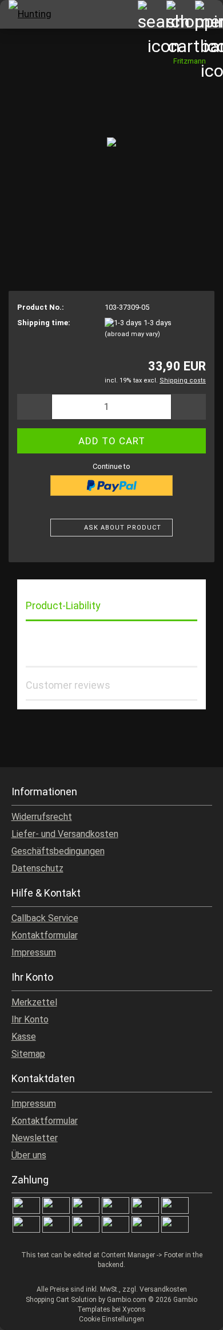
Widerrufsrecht (41, 816)
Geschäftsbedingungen (58, 851)
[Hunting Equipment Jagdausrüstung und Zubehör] (28, 14)
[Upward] (191, 1313)
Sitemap (28, 1053)
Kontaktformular (44, 935)
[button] (34, 407)
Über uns (28, 1155)
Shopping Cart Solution (61, 1300)
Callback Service (44, 918)
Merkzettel (34, 1002)
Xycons (134, 1309)
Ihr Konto (30, 1019)
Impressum (33, 952)
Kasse (23, 1036)
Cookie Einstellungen (111, 1319)
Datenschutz (37, 868)
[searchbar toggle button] (151, 14)
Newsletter (34, 1137)
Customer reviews (68, 685)
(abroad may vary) (132, 334)
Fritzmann (189, 61)
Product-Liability (63, 605)
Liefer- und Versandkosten (64, 833)
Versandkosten (163, 1289)
